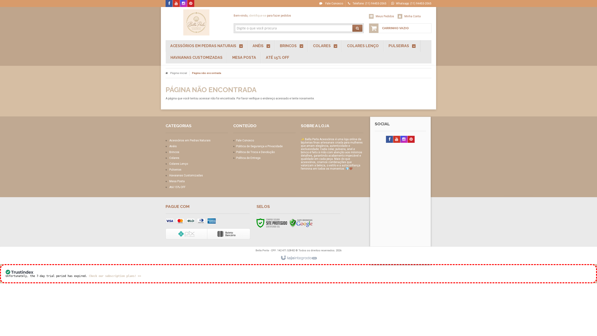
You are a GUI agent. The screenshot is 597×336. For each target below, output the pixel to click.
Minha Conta (412, 16)
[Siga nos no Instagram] (183, 3)
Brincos (174, 152)
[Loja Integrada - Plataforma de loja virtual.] (299, 258)
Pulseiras (175, 169)
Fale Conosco (334, 3)
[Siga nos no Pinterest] (190, 3)
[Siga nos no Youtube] (176, 3)
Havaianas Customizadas (186, 175)
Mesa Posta (177, 181)
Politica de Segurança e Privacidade (259, 146)
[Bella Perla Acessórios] (196, 22)
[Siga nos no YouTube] (396, 139)
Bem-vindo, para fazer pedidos (262, 15)
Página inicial (178, 73)
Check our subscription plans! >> (115, 276)
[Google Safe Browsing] (301, 222)
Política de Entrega (248, 158)
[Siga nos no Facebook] (169, 3)
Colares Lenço (178, 163)
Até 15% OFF (177, 187)
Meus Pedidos (385, 16)
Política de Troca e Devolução (255, 152)
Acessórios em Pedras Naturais (190, 140)
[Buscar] (357, 28)
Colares (174, 158)
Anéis (173, 146)
